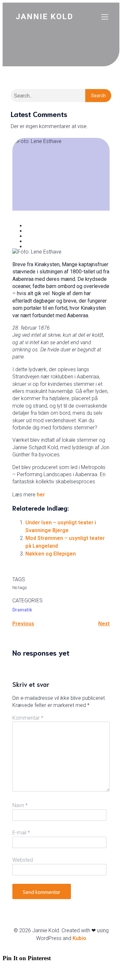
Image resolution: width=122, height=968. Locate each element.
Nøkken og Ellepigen (50, 554)
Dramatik (22, 609)
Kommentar (27, 718)
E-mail (21, 833)
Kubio (79, 938)
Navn (20, 805)
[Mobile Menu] (105, 16)
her (41, 494)
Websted (22, 860)
